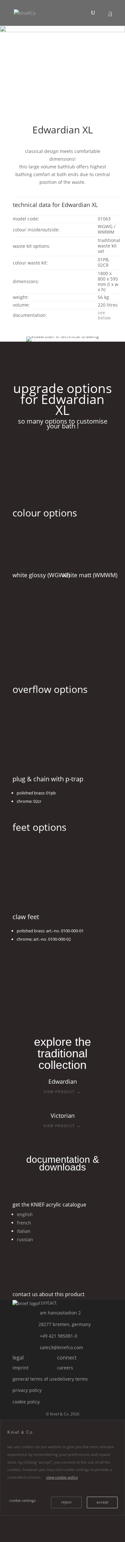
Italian (23, 1231)
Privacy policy (27, 1390)
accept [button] (102, 1502)
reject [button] (66, 1502)
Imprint (21, 1368)
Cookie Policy (26, 1402)
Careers (65, 1368)
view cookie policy (62, 1477)
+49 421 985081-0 (58, 1336)
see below (104, 315)
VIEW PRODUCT (62, 1091)
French (24, 1223)
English (25, 1214)
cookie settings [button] (22, 1500)
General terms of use (35, 1379)
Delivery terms (72, 1379)
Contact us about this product (49, 1294)
